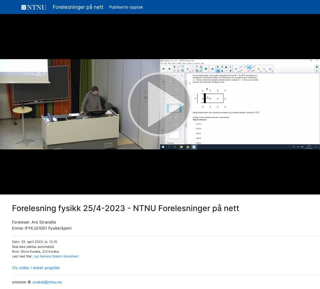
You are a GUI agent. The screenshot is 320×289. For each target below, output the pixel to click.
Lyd (36, 256)
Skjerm (57, 256)
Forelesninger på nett (77, 7)
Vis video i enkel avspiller (36, 267)
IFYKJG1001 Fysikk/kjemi (48, 228)
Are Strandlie (44, 222)
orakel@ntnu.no (47, 281)
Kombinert (71, 256)
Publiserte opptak (126, 7)
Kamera (45, 256)
